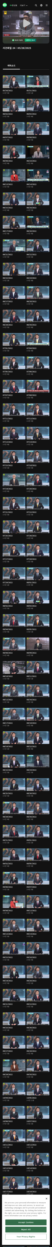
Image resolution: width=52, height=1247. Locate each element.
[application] (26, 24)
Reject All (26, 1229)
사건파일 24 (9, 48)
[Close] (46, 1199)
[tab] (11, 65)
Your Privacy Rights (26, 1236)
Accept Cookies (25, 1222)
